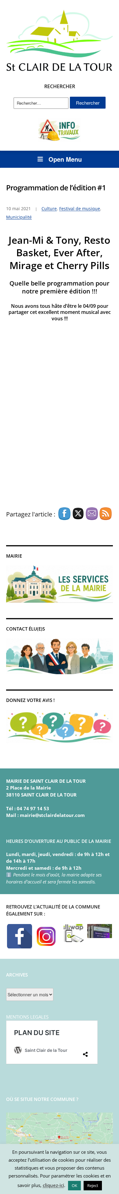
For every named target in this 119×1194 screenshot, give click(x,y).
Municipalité (19, 217)
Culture (49, 208)
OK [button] (74, 1185)
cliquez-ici (53, 1185)
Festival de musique (79, 208)
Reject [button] (92, 1185)
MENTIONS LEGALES (27, 1017)
